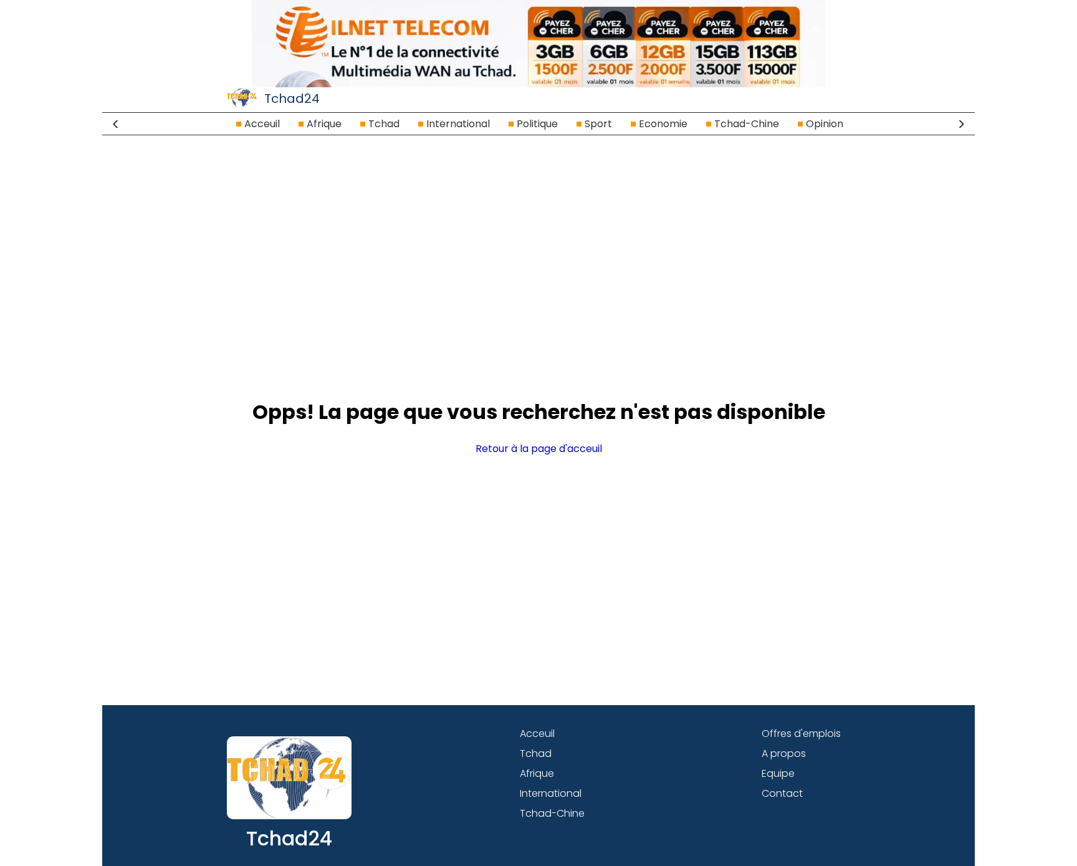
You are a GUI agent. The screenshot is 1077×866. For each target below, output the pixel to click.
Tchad (384, 124)
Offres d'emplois (801, 733)
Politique (537, 124)
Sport (598, 124)
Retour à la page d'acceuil (539, 448)
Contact (782, 793)
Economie (663, 124)
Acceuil (262, 124)
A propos (784, 753)
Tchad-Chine (746, 124)
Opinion (824, 124)
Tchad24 (292, 98)
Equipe (778, 773)
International (458, 124)
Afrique (324, 124)
